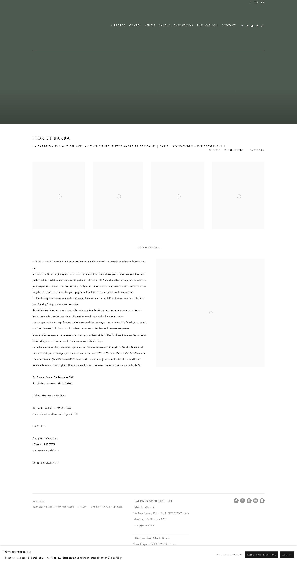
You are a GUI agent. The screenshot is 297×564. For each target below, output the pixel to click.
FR (263, 2)
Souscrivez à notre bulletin (252, 26)
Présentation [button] (235, 150)
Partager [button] (257, 150)
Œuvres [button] (215, 150)
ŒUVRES (135, 25)
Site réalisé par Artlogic (107, 507)
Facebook (242, 26)
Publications (207, 25)
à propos (118, 25)
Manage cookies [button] (38, 501)
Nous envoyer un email (257, 26)
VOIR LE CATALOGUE (45, 462)
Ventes (150, 25)
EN (256, 2)
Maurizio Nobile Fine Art (58, 25)
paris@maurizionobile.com (45, 450)
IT (250, 2)
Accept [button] (287, 555)
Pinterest (262, 26)
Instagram (247, 26)
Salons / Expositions (176, 25)
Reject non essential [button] (261, 555)
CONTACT (229, 25)
